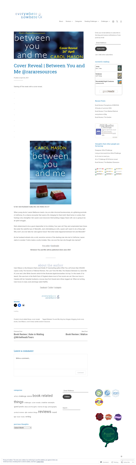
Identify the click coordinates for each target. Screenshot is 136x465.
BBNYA (29, 396)
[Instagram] (113, 21)
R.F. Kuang (99, 76)
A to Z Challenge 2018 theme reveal (106, 159)
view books (115, 137)
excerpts (51, 402)
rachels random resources (42, 321)
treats (23, 417)
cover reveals (36, 319)
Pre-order (46, 246)
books (16, 321)
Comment (80, 372)
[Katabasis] (120, 78)
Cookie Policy (40, 461)
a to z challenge (20, 396)
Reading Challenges (91, 21)
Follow (67, 397)
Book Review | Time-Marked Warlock (106, 111)
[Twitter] (117, 21)
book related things (25, 319)
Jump (97, 66)
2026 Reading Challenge (106, 126)
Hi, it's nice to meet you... (102, 156)
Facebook (43, 287)
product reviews (19, 412)
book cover (80, 319)
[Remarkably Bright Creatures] (120, 83)
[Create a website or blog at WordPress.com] (121, 456)
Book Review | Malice (77, 333)
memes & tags (42, 407)
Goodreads (55, 246)
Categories (78, 21)
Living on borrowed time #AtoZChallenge (108, 153)
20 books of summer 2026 (103, 108)
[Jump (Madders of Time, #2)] (120, 70)
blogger (68, 319)
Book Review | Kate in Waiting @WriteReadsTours (29, 335)
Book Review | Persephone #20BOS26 (107, 105)
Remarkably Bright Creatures (105, 81)
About (61, 21)
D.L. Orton (99, 68)
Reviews (68, 21)
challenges (27, 402)
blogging (74, 319)
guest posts (19, 407)
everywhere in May (101, 114)
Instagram (57, 287)
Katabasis (99, 74)
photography (52, 407)
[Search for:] (71, 408)
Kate (103, 129)
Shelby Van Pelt (100, 83)
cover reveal (30, 321)
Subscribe (101, 49)
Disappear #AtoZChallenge (103, 150)
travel (18, 417)
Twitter (50, 287)
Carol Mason (22, 321)
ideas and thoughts (30, 407)
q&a (26, 412)
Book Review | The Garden (103, 117)
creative (44, 402)
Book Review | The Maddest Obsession (107, 162)
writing (28, 417)
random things (32, 412)
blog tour (62, 319)
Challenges (104, 21)
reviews (44, 411)
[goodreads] (121, 21)
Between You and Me (53, 319)
